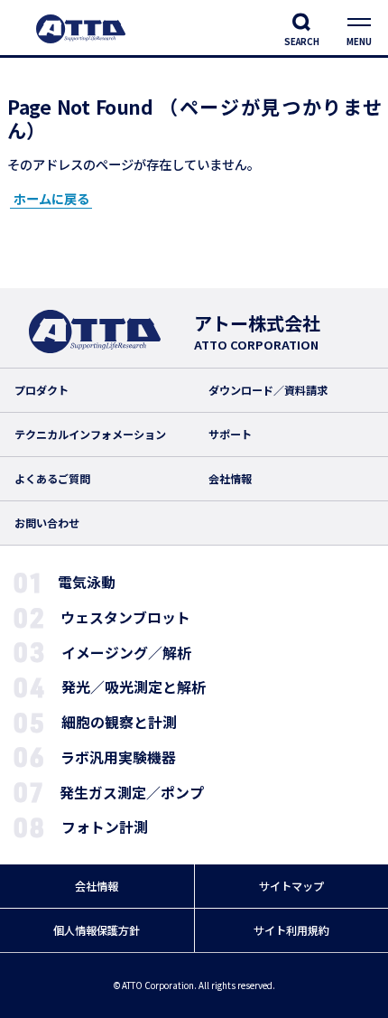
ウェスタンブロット (125, 617)
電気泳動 (86, 582)
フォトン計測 (104, 827)
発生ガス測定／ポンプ (132, 792)
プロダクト (41, 390)
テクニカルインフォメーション (90, 434)
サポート (230, 434)
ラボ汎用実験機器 (118, 757)
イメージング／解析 (126, 652)
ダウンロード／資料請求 (268, 390)
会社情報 (230, 479)
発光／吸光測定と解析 (133, 687)
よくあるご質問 (52, 479)
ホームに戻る (51, 198)
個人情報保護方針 (96, 930)
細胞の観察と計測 (119, 722)
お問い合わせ (46, 523)
